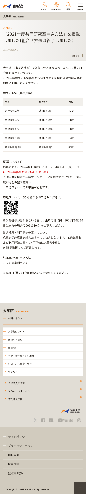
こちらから (31, 197)
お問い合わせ (15, 318)
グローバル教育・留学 (20, 363)
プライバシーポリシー (22, 446)
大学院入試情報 (16, 383)
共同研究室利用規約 (15, 263)
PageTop (80, 488)
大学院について (16, 331)
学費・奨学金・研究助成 (21, 355)
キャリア (13, 371)
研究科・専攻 (15, 339)
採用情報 (13, 464)
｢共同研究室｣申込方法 (17, 258)
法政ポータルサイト (19, 391)
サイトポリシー (18, 437)
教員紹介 (13, 347)
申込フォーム (11, 197)
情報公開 (13, 455)
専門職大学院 (15, 399)
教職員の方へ (16, 473)
